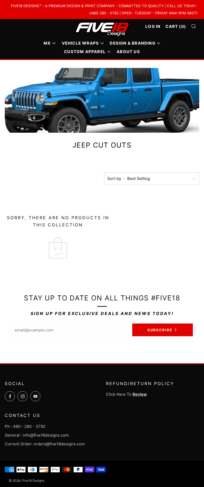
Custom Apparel (85, 51)
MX (47, 43)
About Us (128, 51)
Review (140, 394)
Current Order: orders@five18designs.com (45, 443)
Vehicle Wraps (80, 43)
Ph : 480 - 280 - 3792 (25, 426)
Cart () (175, 26)
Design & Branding (132, 43)
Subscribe (159, 330)
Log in (152, 26)
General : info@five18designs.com (37, 435)
